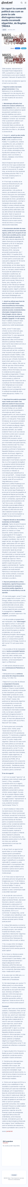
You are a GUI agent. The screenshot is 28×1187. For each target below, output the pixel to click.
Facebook (17, 48)
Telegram (24, 48)
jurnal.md (9, 1131)
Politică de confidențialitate (14, 1179)
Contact (14, 1175)
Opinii (4, 29)
